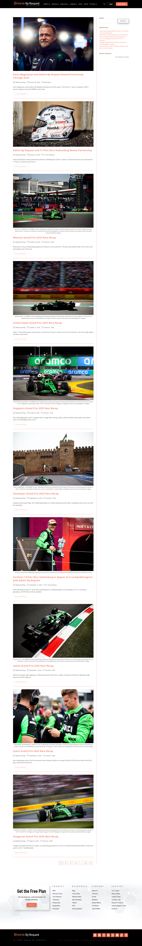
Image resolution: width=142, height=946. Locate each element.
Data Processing (68, 940)
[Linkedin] (95, 935)
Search (101, 18)
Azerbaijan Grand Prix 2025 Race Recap (36, 493)
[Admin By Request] (27, 4)
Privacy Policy (118, 940)
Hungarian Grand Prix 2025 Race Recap (35, 836)
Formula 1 (92, 4)
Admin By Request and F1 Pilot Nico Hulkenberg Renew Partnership (52, 150)
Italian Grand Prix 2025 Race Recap (33, 665)
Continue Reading (21, 93)
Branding (99, 940)
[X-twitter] (104, 935)
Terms (86, 940)
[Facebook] (99, 935)
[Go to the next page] (91, 863)
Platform (46, 4)
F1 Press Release (49, 155)
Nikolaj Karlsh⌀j (20, 82)
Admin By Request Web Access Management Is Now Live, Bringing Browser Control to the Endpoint (112, 38)
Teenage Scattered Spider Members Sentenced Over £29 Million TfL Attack (112, 43)
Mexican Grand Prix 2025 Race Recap (34, 237)
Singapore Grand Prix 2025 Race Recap (35, 408)
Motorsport (47, 82)
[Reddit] (108, 935)
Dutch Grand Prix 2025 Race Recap (33, 751)
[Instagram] (113, 935)
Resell (86, 4)
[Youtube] (117, 935)
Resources (63, 4)
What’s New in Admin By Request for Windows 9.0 (113, 35)
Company (72, 4)
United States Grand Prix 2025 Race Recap (37, 322)
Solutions (54, 4)
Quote (80, 4)
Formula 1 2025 (49, 242)
